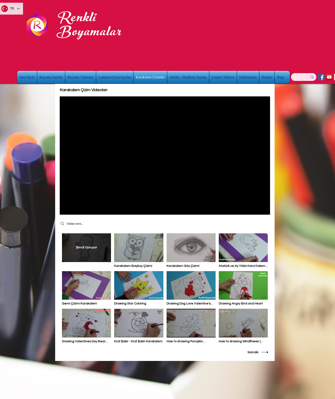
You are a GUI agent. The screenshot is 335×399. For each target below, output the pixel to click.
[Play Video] (138, 250)
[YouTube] (329, 77)
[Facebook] (321, 77)
